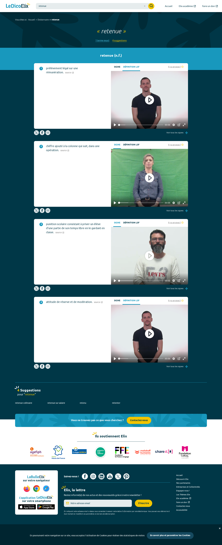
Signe (117, 67)
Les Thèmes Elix (183, 494)
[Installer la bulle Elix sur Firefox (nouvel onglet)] (27, 488)
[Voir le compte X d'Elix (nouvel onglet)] (118, 476)
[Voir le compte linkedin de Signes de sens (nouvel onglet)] (101, 476)
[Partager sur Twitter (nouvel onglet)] (36, 134)
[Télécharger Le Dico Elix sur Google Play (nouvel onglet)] (46, 507)
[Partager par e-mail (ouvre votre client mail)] (48, 134)
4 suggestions (119, 40)
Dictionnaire (43, 19)
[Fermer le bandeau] (219, 528)
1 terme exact (102, 40)
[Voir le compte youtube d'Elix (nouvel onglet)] (110, 476)
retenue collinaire (23, 403)
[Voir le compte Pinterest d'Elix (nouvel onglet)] (126, 476)
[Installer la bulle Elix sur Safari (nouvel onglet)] (46, 488)
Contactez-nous (139, 420)
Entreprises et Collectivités (188, 487)
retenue (55, 19)
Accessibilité (181, 510)
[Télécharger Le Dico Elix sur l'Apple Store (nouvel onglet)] (27, 507)
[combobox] (95, 6)
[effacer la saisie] (144, 6)
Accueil (31, 19)
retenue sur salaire (56, 403)
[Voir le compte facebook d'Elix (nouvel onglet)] (85, 476)
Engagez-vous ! (183, 490)
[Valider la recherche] (151, 6)
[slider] (141, 124)
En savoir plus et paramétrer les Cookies (170, 535)
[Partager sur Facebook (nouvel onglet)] (42, 134)
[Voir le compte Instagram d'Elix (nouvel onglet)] (93, 476)
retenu (83, 403)
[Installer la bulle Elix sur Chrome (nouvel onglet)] (37, 488)
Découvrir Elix (182, 479)
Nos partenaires (183, 483)
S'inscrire (143, 503)
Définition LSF (131, 67)
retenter (116, 403)
